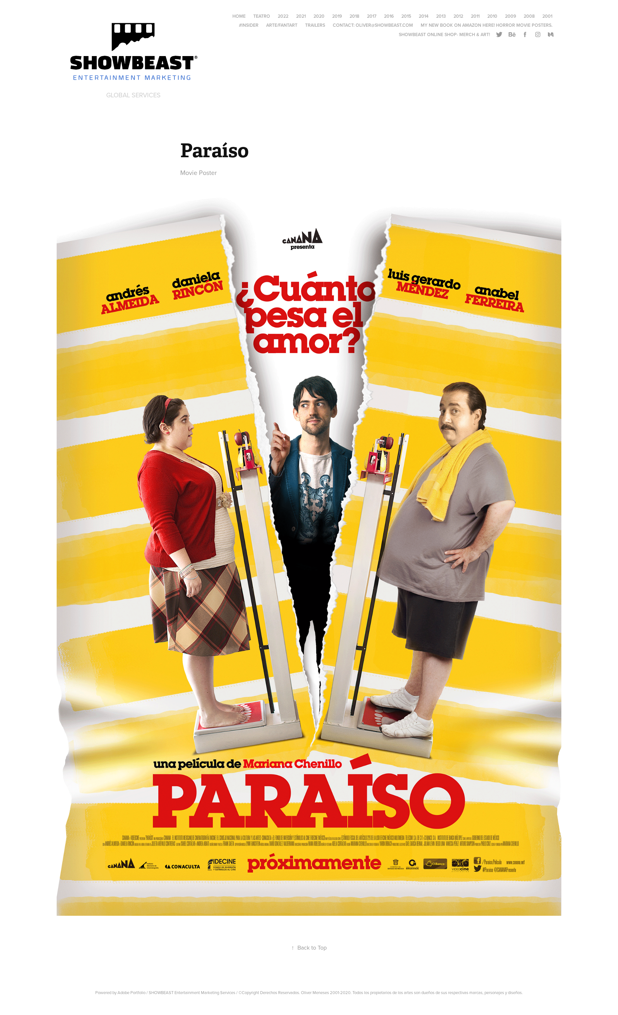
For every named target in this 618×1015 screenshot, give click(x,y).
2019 (337, 16)
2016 (389, 16)
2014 (423, 16)
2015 (406, 16)
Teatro (261, 16)
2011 (475, 16)
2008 (529, 16)
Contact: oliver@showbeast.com (373, 25)
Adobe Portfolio (131, 992)
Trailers (315, 25)
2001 (547, 16)
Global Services (133, 95)
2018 (354, 16)
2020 (319, 16)
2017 (371, 16)
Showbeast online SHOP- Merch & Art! (444, 34)
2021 (301, 16)
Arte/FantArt (281, 25)
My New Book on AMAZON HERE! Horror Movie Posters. (486, 25)
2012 (458, 16)
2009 (510, 16)
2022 (283, 16)
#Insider (248, 25)
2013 (441, 16)
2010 (492, 16)
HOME (239, 16)
